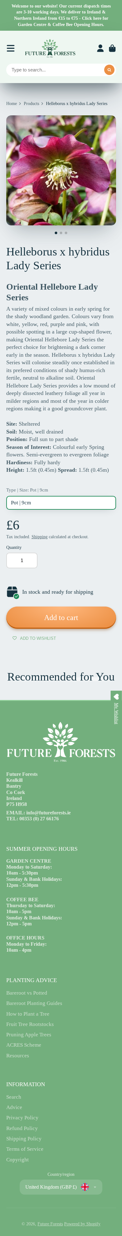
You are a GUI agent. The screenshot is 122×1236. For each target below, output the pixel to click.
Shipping (40, 536)
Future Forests (50, 1224)
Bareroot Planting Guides (34, 1003)
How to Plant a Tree (27, 1014)
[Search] (109, 70)
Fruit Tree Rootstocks (30, 1024)
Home (11, 103)
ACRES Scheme (23, 1045)
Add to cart (61, 617)
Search (13, 1097)
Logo (50, 48)
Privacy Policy (22, 1118)
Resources (17, 1056)
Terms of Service (24, 1149)
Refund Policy (22, 1128)
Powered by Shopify (82, 1224)
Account (100, 48)
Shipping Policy (24, 1139)
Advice (14, 1107)
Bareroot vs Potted (26, 993)
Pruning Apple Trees (28, 1035)
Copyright (17, 1160)
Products (31, 103)
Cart (112, 48)
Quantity (14, 547)
